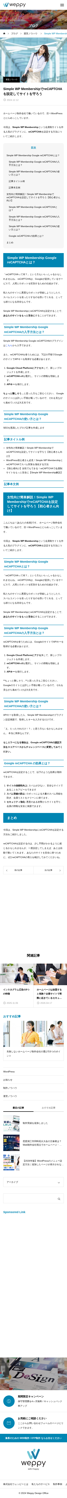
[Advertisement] (33, 914)
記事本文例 (14, 187)
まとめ (10, 242)
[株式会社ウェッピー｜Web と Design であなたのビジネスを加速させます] (14, 5)
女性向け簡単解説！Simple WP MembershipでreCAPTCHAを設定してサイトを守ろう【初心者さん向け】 (33, 197)
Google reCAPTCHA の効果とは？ (26, 236)
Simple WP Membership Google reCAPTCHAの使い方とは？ (34, 173)
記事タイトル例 (17, 181)
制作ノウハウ (10, 1088)
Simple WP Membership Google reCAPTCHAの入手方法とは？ (34, 163)
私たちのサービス (41, 1484)
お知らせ (7, 1079)
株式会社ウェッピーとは (15, 1484)
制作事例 (57, 1484)
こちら (9, 345)
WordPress (9, 1071)
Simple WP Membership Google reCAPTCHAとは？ (33, 155)
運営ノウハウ (11, 79)
